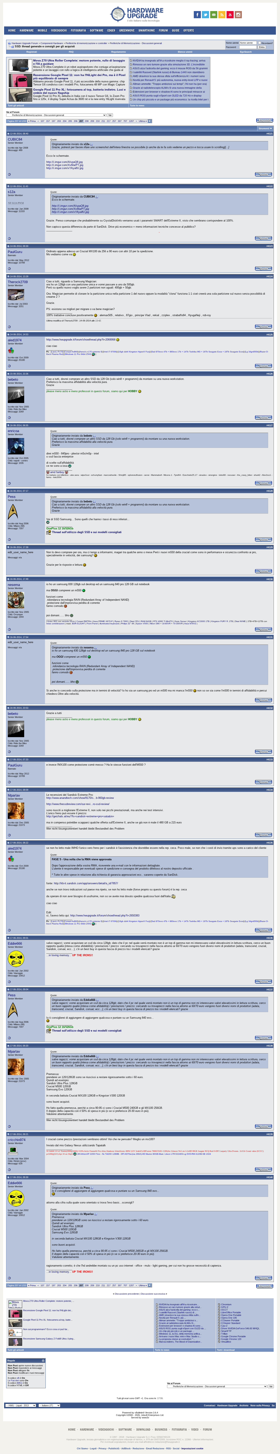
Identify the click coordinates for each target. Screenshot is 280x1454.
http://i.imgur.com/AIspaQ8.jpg (64, 161)
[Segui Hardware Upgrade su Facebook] (197, 14)
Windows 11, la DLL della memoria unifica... (180, 1334)
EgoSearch (246, 52)
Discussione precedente (127, 1294)
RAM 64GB (146, 621)
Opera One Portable (231, 1315)
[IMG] (19, 1383)
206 (75, 121)
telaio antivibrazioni (55, 623)
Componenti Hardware (52, 43)
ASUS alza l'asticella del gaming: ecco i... (179, 1310)
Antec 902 (52, 621)
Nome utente (232, 43)
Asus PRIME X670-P (103, 621)
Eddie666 (15, 943)
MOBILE (42, 30)
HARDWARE (27, 30)
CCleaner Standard (230, 1323)
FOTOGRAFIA (78, 30)
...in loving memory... (58, 955)
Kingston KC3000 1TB (198, 621)
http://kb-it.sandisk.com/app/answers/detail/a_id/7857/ (86, 883)
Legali (93, 1448)
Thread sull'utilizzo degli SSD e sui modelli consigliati (87, 532)
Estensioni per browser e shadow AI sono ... (181, 1326)
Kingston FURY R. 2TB (222, 621)
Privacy (102, 1448)
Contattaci (209, 1405)
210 (98, 121)
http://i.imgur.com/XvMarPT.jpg (64, 165)
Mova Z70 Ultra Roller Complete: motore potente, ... (48, 1301)
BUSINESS (161, 1429)
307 (120, 121)
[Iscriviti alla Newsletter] (213, 14)
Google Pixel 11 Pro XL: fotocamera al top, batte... (47, 1320)
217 (108, 121)
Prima (32, 121)
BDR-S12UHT (78, 623)
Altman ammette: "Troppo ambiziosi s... (178, 1320)
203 (59, 121)
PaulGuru (15, 252)
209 (92, 121)
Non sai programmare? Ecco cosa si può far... (46, 1329)
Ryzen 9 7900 (121, 621)
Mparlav (14, 795)
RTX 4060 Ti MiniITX (163, 621)
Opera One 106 (229, 1318)
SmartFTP (226, 1331)
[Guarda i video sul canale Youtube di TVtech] (230, 14)
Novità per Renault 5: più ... (172, 1318)
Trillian (224, 1334)
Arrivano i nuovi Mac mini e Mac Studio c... (180, 1336)
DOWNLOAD (143, 1429)
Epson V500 (142, 623)
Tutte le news (137, 105)
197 (53, 121)
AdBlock (126, 1448)
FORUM (163, 30)
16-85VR (166, 623)
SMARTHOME (147, 30)
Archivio (243, 1405)
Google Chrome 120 (231, 1339)
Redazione (138, 1448)
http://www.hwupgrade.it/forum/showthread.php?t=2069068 (80, 339)
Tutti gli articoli (16, 105)
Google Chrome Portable (233, 1336)
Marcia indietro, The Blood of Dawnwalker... (180, 1341)
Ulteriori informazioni (203, 1439)
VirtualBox (226, 1341)
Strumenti (264, 128)
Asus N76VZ (190, 623)
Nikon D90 (155, 623)
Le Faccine (13, 1380)
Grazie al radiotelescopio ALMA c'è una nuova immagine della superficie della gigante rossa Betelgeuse (166, 89)
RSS (168, 1448)
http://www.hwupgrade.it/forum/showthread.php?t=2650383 (104, 915)
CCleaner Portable (230, 1320)
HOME (12, 30)
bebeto (13, 379)
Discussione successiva (153, 1294)
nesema (14, 585)
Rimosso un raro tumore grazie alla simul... (180, 1307)
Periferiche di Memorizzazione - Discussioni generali (136, 43)
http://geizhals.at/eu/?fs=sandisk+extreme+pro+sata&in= (80, 816)
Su (273, 1405)
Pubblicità (113, 1448)
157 (48, 121)
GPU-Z (224, 1307)
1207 (131, 121)
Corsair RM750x (83, 621)
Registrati (31, 52)
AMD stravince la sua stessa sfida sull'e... (179, 1315)
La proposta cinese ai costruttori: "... (177, 1339)
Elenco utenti (185, 52)
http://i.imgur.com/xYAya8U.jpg (64, 168)
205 (70, 121)
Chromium (226, 1304)
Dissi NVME (240, 621)
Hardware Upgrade (227, 1405)
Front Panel (92, 623)
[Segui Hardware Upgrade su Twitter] (205, 14)
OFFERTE (188, 30)
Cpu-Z (224, 1326)
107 (42, 121)
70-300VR (178, 623)
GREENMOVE (126, 30)
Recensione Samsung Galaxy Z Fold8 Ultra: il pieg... (49, 1338)
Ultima (143, 121)
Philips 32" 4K (127, 623)
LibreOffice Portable (231, 1312)
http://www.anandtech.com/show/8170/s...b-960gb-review (80, 797)
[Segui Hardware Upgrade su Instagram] (238, 14)
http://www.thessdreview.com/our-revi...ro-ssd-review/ (77, 804)
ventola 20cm (68, 621)
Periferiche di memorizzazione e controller (86, 43)
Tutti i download (226, 1350)
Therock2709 (18, 282)
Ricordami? (267, 43)
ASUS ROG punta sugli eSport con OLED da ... (182, 1328)
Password (231, 47)
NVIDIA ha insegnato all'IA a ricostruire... (179, 1304)
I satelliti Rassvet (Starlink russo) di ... (178, 1312)
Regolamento (118, 52)
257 (114, 121)
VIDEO (194, 1429)
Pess (12, 497)
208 (87, 121)
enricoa (13, 431)
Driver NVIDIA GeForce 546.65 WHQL (240, 1328)
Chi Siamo (82, 1448)
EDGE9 (111, 30)
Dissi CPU (134, 621)
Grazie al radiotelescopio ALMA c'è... (177, 1323)
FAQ (71, 52)
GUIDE (175, 30)
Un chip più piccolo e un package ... (176, 1331)
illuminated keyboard (109, 623)
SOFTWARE (96, 30)
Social (176, 1448)
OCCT (224, 1310)
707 (125, 121)
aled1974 (15, 340)
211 (103, 121)
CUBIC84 (15, 139)
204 (64, 121)
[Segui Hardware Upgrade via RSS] (221, 14)
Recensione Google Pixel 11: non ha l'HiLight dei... (48, 1310)
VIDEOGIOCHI (59, 30)
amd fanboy (57, 472)
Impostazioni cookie (192, 1448)
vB (18, 1378)
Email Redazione (155, 1448)
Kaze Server (180, 621)
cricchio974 (16, 1140)
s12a (11, 192)
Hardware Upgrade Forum (25, 43)
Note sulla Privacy (260, 1405)
